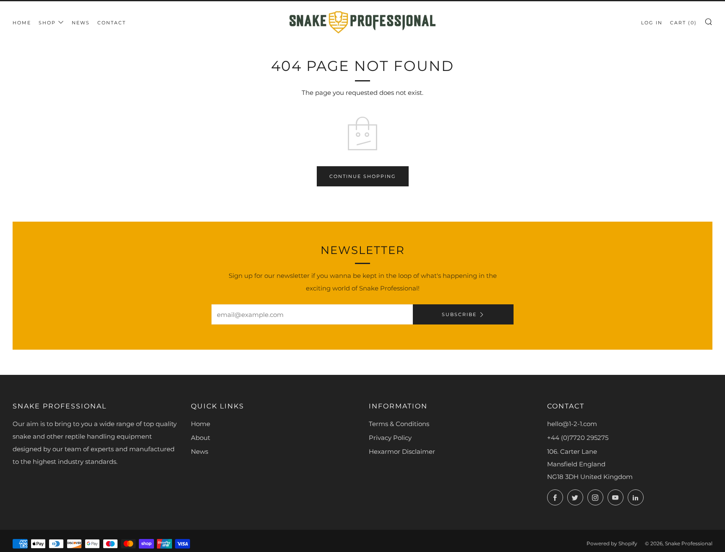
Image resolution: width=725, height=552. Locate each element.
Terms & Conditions (399, 424)
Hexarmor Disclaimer (402, 451)
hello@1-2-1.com (572, 424)
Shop (47, 23)
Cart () (683, 23)
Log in (651, 23)
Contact (111, 23)
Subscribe (459, 314)
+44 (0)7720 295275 (577, 438)
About (200, 438)
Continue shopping (362, 176)
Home (22, 23)
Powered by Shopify (612, 543)
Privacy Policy (390, 438)
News (81, 23)
